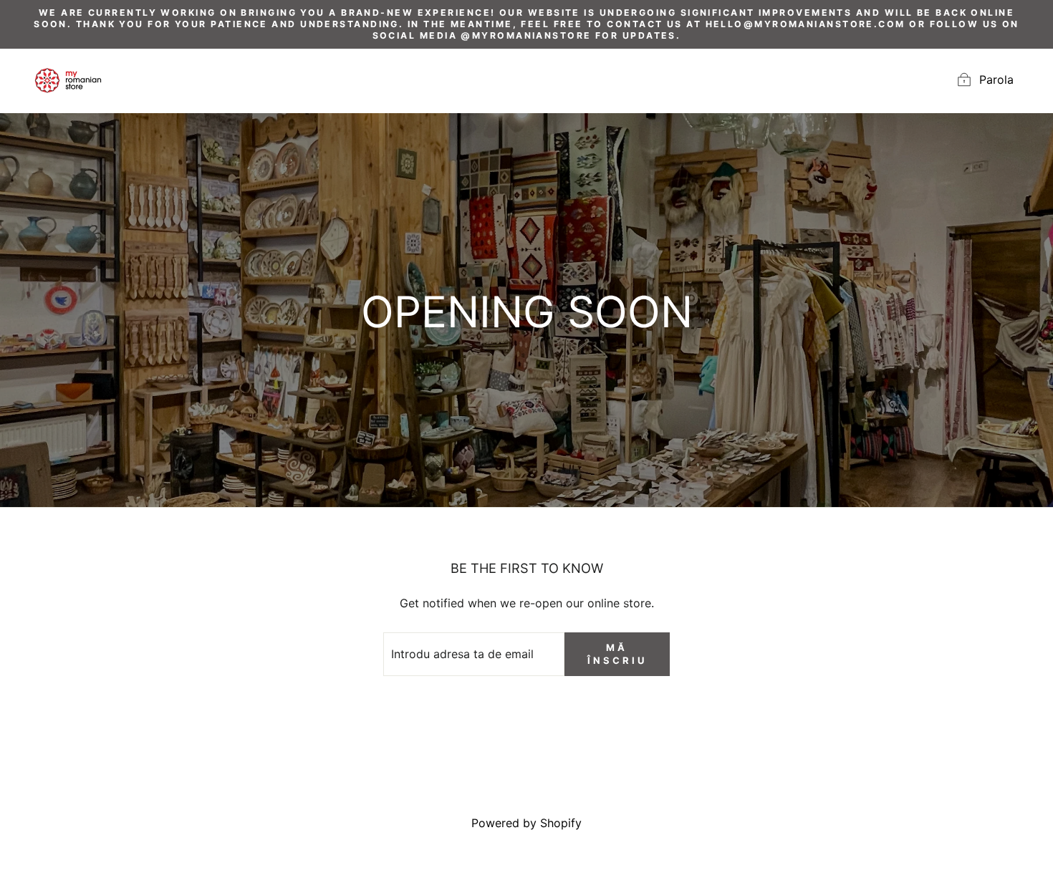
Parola (996, 79)
